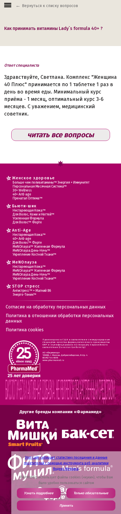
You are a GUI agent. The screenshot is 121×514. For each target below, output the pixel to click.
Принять (66, 506)
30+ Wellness (22, 190)
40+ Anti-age (22, 194)
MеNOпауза (24, 262)
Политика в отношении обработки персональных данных (60, 318)
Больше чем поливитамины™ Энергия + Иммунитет (51, 182)
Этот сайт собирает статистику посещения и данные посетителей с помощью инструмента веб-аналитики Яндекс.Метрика (66, 463)
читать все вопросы (60, 134)
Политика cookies (25, 329)
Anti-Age (21, 230)
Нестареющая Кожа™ (29, 210)
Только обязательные (90, 493)
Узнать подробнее (38, 493)
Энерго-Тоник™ (24, 295)
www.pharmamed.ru (53, 360)
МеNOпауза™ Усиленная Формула (39, 247)
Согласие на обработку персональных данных (56, 307)
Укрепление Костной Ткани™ (34, 254)
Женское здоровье (33, 178)
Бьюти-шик (24, 206)
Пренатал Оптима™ (27, 198)
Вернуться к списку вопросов (50, 5)
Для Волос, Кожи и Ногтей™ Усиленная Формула (33, 216)
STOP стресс (26, 286)
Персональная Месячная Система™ (40, 186)
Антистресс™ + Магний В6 (32, 291)
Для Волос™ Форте (27, 222)
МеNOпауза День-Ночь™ (31, 250)
